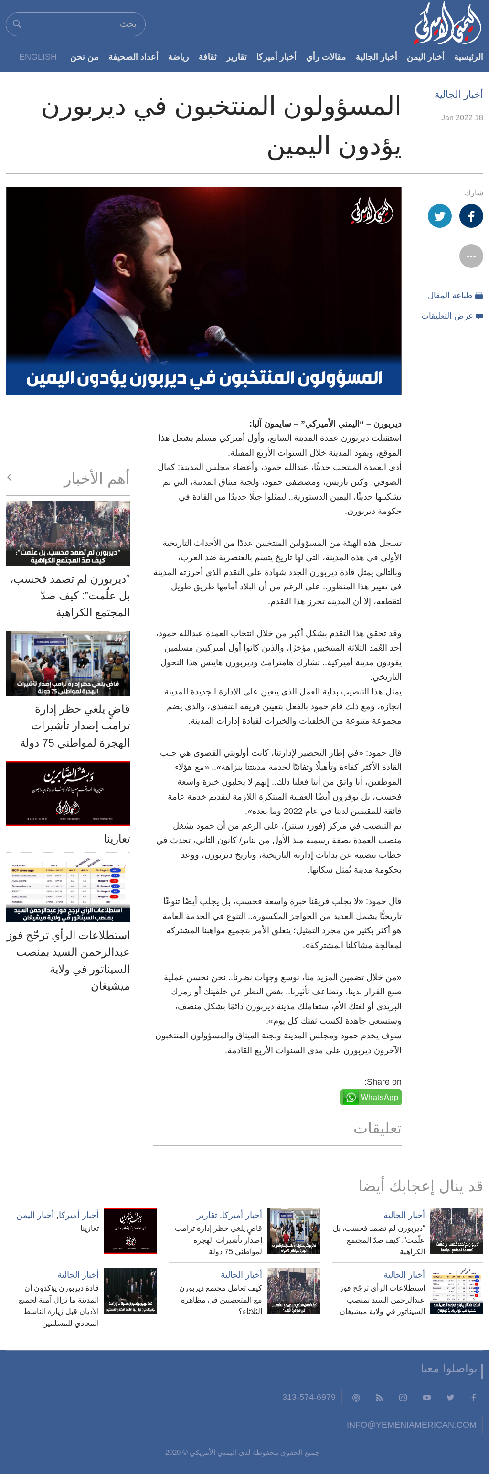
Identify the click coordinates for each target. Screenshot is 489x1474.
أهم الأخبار (97, 478)
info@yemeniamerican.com (412, 1425)
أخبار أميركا (276, 57)
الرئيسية (468, 57)
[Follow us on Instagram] (403, 1397)
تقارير (236, 57)
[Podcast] (356, 1397)
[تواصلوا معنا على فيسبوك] (473, 1397)
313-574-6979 (309, 1397)
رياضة (178, 57)
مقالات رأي (326, 57)
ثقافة (208, 57)
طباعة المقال (450, 295)
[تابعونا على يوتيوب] (426, 1397)
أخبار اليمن (426, 57)
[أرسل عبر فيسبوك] (471, 216)
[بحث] (17, 23)
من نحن (84, 57)
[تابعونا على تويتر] (450, 1397)
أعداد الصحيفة (133, 57)
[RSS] (379, 1397)
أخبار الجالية (376, 57)
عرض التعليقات (447, 315)
